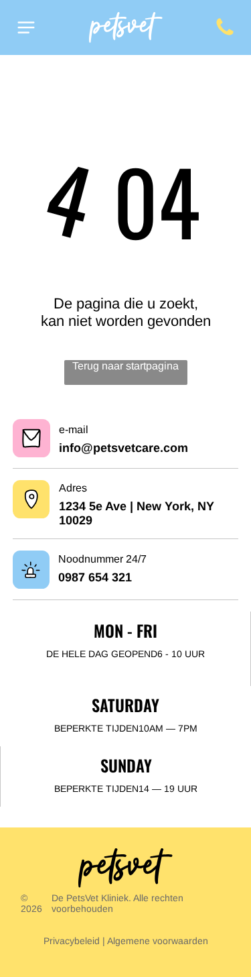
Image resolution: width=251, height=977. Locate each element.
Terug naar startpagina (125, 365)
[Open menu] (26, 27)
